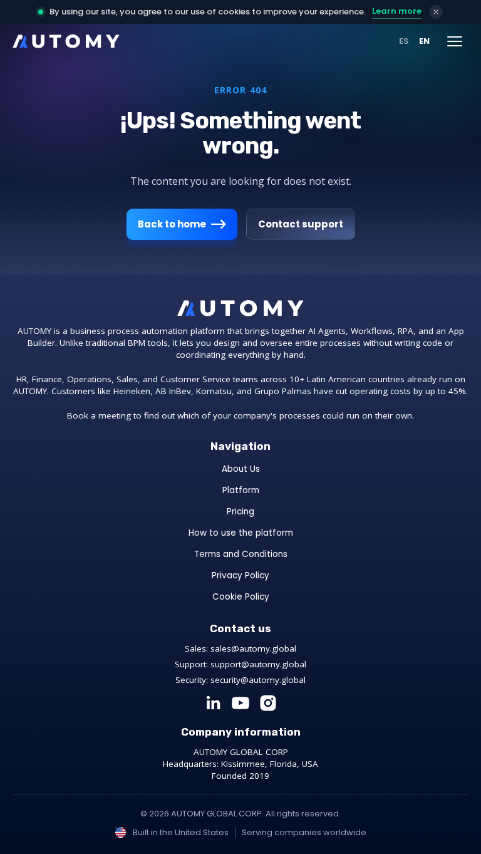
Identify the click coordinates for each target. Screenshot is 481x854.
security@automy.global (258, 679)
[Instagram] (268, 703)
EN (424, 41)
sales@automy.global (253, 648)
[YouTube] (240, 703)
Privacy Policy (240, 575)
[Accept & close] (436, 12)
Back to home (172, 224)
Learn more (397, 11)
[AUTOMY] (66, 41)
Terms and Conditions (240, 554)
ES (404, 41)
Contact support (300, 224)
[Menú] (454, 41)
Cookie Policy (240, 597)
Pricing (240, 512)
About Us (241, 469)
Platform (240, 490)
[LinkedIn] (213, 703)
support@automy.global (258, 664)
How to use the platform (241, 533)
